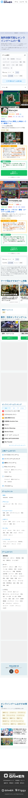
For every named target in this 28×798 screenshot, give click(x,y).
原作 (15, 569)
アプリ (4, 591)
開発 (23, 558)
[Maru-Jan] (4, 108)
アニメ (20, 566)
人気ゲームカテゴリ (9, 451)
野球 (10, 521)
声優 (14, 571)
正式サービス (4, 116)
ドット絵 (5, 569)
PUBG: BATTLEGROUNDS (12, 438)
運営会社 (22, 783)
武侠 (4, 585)
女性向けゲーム (21, 724)
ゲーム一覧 (4, 87)
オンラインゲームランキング (12, 404)
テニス (23, 521)
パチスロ (8, 218)
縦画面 (22, 598)
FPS (12, 504)
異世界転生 (9, 583)
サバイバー (5, 605)
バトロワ (12, 605)
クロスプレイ (9, 603)
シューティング (6, 62)
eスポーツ (5, 566)
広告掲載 (17, 783)
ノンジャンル (6, 539)
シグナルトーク (12, 112)
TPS (16, 504)
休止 (4, 560)
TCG (14, 530)
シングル (5, 598)
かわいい (11, 566)
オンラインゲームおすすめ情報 (14, 705)
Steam (6, 472)
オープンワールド (15, 594)
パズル (13, 65)
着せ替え (20, 541)
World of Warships (10, 428)
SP (16, 116)
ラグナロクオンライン (11, 414)
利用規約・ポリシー (20, 780)
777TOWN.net (15, 200)
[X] (11, 671)
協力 (4, 596)
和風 (4, 583)
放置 (10, 598)
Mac (19, 116)
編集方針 (6, 783)
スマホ (17, 72)
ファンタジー (6, 576)
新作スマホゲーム (15, 479)
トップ (2, 33)
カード (4, 530)
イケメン (14, 580)
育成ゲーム (19, 718)
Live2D (4, 608)
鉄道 (14, 583)
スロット (11, 535)
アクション (18, 59)
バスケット (5, 524)
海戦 (7, 585)
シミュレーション (14, 62)
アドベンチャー (6, 544)
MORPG (11, 497)
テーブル (3, 130)
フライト (20, 504)
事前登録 (18, 558)
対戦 (22, 594)
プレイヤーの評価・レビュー (9, 146)
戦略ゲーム (5, 718)
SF (11, 576)
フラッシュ (18, 605)
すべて (4, 59)
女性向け (11, 569)
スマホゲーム (8, 476)
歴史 (4, 578)
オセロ (15, 532)
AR (3, 603)
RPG (8, 59)
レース (18, 521)
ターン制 (14, 596)
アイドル (5, 580)
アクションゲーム (11, 715)
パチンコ (3, 218)
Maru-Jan (13, 110)
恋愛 (17, 65)
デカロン (7, 425)
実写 (16, 573)
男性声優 (18, 571)
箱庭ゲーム (12, 718)
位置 (13, 598)
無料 (4, 312)
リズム (4, 541)
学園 (16, 578)
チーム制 (8, 596)
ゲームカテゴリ (7, 552)
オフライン (16, 603)
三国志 (11, 578)
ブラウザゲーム (6, 68)
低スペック (15, 591)
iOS (22, 116)
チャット (14, 544)
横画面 (4, 601)
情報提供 (11, 783)
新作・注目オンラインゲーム (14, 317)
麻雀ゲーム (13, 724)
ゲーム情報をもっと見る (14, 177)
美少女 (20, 65)
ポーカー (10, 530)
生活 (21, 583)
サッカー (5, 521)
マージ (16, 601)
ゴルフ (13, 521)
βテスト (12, 558)
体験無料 (16, 33)
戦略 (21, 62)
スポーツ (8, 65)
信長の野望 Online (10, 418)
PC (13, 72)
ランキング (16, 75)
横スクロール (6, 594)
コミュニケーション (12, 541)
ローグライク (11, 601)
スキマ (17, 598)
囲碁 (7, 532)
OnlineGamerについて (8, 780)
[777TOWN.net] (4, 198)
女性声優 (5, 573)
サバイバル (20, 580)
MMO (21, 601)
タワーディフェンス (14, 513)
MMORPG (13, 59)
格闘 (4, 506)
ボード (18, 530)
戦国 (7, 578)
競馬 (11, 524)
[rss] (17, 671)
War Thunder (8, 442)
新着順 (21, 75)
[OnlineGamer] (14, 777)
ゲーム (16, 1)
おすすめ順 (10, 75)
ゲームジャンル (7, 491)
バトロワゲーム (20, 715)
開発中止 (8, 560)
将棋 (11, 532)
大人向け (20, 569)
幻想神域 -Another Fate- (11, 421)
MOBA (8, 515)
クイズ (19, 544)
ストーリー (11, 573)
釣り (14, 524)
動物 (10, 580)
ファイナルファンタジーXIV (12, 411)
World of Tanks (9, 431)
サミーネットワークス (14, 202)
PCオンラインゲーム (9, 466)
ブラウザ (10, 591)
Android (3, 118)
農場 (18, 583)
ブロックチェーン (7, 571)
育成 (24, 62)
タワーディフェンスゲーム (17, 721)
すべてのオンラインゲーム (11, 455)
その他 (4, 546)
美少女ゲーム (6, 721)
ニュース (22, 1)
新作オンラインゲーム (16, 469)
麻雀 (7, 130)
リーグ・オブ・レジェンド (12, 435)
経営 (7, 513)
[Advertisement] (14, 18)
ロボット (15, 576)
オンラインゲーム (9, 33)
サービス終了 (15, 560)
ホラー (19, 578)
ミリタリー (21, 576)
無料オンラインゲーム (10, 463)
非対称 (19, 596)
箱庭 (4, 65)
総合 (6, 408)
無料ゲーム (5, 712)
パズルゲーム (6, 724)
